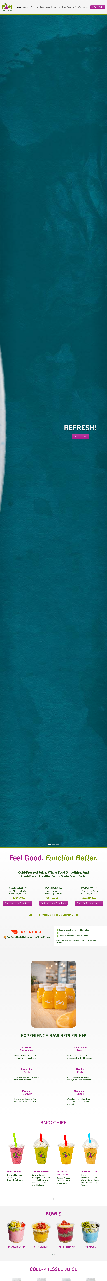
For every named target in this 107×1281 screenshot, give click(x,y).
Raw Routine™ (69, 7)
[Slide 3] (57, 844)
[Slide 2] (53, 844)
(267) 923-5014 (53, 897)
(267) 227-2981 (89, 897)
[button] (51, 1199)
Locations (45, 7)
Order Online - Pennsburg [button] (53, 903)
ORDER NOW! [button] (80, 436)
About (26, 7)
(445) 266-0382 (18, 897)
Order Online (99, 7)
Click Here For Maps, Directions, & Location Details (54, 914)
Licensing (56, 7)
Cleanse (34, 7)
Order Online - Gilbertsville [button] (18, 903)
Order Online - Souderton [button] (89, 903)
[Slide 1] (49, 844)
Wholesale (83, 7)
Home (19, 7)
